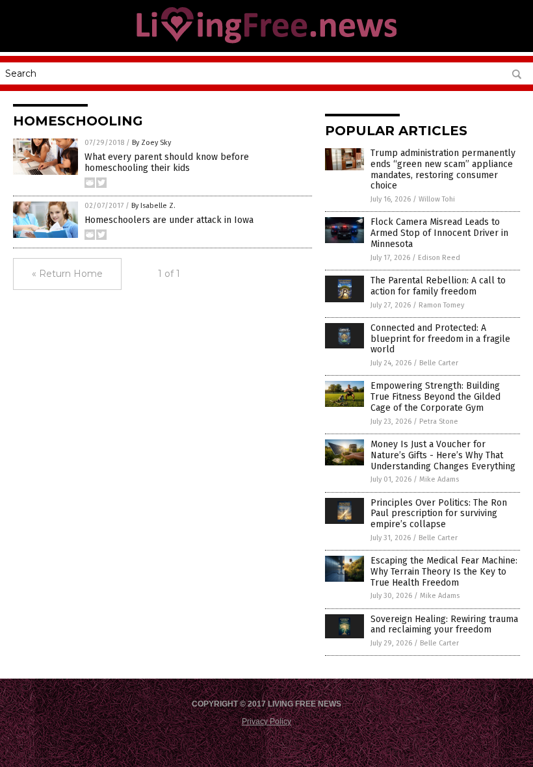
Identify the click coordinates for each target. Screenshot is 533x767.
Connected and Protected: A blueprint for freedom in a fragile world (440, 339)
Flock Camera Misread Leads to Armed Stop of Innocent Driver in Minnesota (439, 233)
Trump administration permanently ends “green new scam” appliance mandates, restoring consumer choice (442, 169)
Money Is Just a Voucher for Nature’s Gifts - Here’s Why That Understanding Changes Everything (442, 455)
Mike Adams (439, 479)
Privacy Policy (266, 721)
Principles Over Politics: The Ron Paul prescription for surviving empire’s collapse (438, 513)
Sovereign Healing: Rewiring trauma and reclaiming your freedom (444, 625)
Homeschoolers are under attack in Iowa (169, 220)
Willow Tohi (437, 199)
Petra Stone (438, 421)
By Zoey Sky (151, 142)
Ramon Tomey (441, 305)
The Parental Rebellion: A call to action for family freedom (438, 286)
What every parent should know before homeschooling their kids (166, 162)
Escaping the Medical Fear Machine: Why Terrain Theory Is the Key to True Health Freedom (443, 571)
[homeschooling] (266, 44)
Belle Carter (438, 363)
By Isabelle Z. (153, 206)
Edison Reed (439, 258)
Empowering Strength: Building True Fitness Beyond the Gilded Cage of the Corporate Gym (435, 396)
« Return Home (67, 274)
